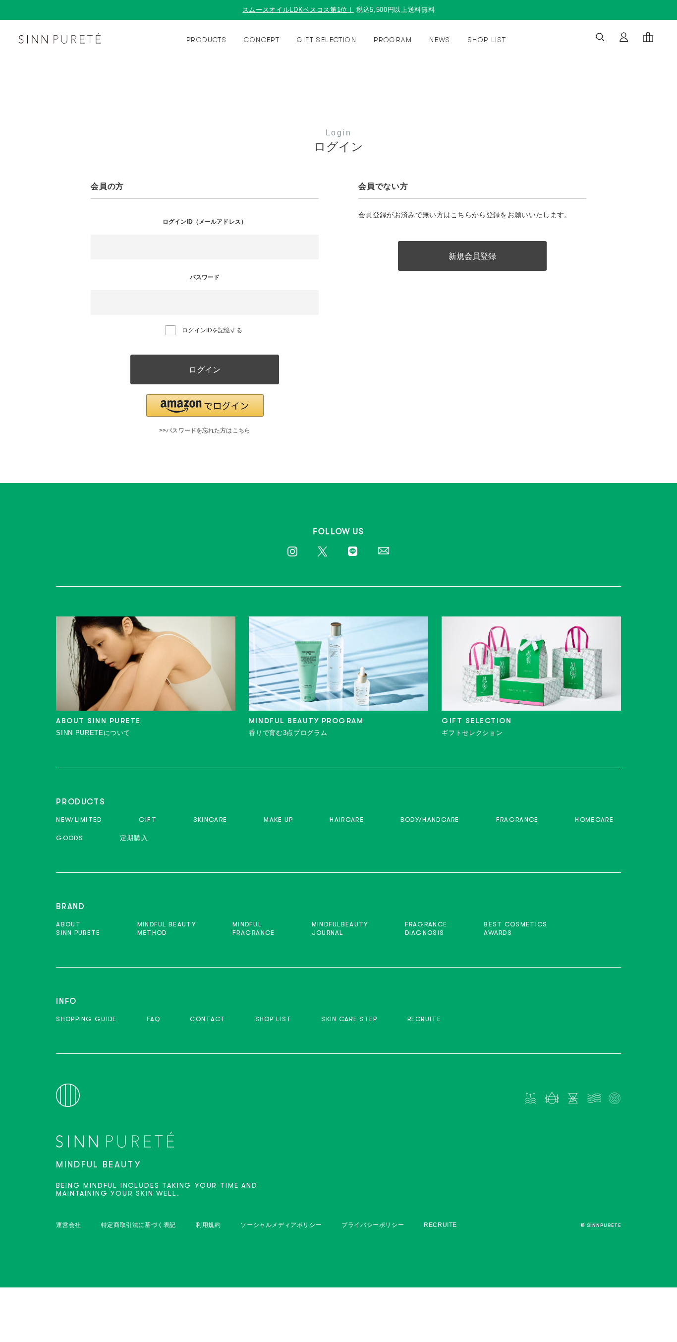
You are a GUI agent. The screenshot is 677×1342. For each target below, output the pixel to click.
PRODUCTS (206, 40)
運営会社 (68, 1225)
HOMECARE (594, 819)
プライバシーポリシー (372, 1225)
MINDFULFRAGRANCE (253, 928)
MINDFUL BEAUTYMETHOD (166, 928)
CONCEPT (262, 40)
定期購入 (134, 838)
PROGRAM (393, 40)
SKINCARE (210, 819)
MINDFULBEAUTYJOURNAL (340, 928)
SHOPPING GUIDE (86, 1019)
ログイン (205, 370)
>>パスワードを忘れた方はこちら (204, 430)
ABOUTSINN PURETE (78, 928)
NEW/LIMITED (79, 819)
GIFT (148, 819)
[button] (205, 405)
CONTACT (207, 1019)
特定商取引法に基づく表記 (138, 1225)
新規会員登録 (473, 256)
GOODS (69, 838)
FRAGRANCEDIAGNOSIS (426, 928)
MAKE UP (278, 819)
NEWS (440, 40)
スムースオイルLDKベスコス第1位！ (298, 9)
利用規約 (208, 1225)
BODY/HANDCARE (429, 819)
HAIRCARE (346, 819)
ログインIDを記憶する (212, 330)
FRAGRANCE (517, 819)
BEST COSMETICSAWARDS (515, 928)
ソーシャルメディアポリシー (281, 1225)
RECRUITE (424, 1019)
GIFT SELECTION (326, 40)
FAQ (154, 1019)
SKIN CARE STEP (349, 1019)
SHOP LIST (487, 40)
